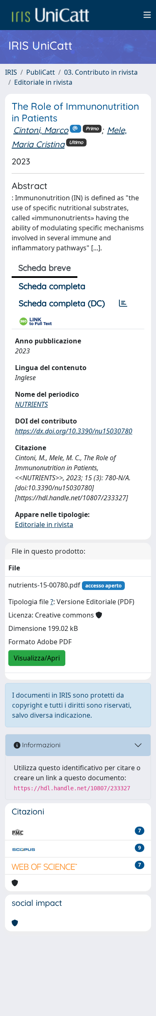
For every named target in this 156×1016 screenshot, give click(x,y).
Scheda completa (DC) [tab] (62, 303)
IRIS (11, 72)
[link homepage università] (50, 15)
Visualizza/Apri (37, 658)
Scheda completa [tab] (52, 286)
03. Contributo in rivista (101, 72)
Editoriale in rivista (43, 82)
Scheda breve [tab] (44, 267)
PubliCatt (40, 72)
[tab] (123, 303)
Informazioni (40, 745)
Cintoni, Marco (40, 130)
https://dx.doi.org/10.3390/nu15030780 (73, 431)
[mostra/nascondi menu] (147, 15)
